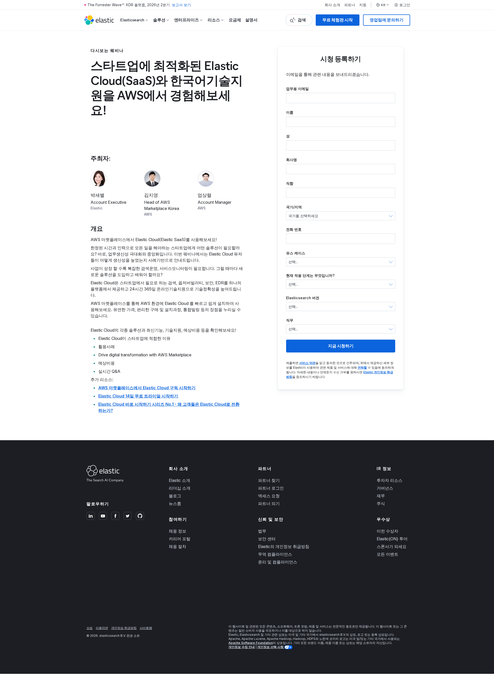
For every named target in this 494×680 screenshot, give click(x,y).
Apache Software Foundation (250, 643)
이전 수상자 (387, 531)
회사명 (291, 159)
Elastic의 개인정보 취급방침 (283, 546)
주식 (381, 503)
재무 (381, 495)
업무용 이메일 (297, 88)
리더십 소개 (179, 488)
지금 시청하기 (341, 345)
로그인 (404, 5)
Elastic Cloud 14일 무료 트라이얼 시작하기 (138, 396)
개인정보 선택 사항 (270, 647)
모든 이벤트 (387, 554)
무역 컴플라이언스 (275, 554)
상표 (89, 628)
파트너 (349, 5)
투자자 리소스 (389, 480)
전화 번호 (294, 229)
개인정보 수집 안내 (241, 647)
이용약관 (102, 628)
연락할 (362, 367)
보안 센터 (267, 538)
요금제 (235, 19)
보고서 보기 (181, 5)
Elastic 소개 (179, 480)
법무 (262, 531)
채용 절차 (177, 546)
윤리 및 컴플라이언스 (277, 561)
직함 (289, 183)
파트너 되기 (269, 503)
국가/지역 (294, 207)
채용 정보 (177, 531)
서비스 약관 (307, 363)
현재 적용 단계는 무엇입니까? (310, 275)
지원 (362, 5)
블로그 (175, 495)
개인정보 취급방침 (124, 628)
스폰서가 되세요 (392, 546)
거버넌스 (385, 488)
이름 (289, 112)
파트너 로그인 (271, 488)
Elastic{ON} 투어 (392, 538)
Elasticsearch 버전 (302, 298)
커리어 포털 (179, 538)
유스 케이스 (295, 253)
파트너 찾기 (269, 480)
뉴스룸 (175, 503)
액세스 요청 (269, 495)
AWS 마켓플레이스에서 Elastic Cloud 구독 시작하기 (147, 387)
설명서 (251, 19)
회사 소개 (332, 5)
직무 (289, 320)
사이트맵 (146, 628)
